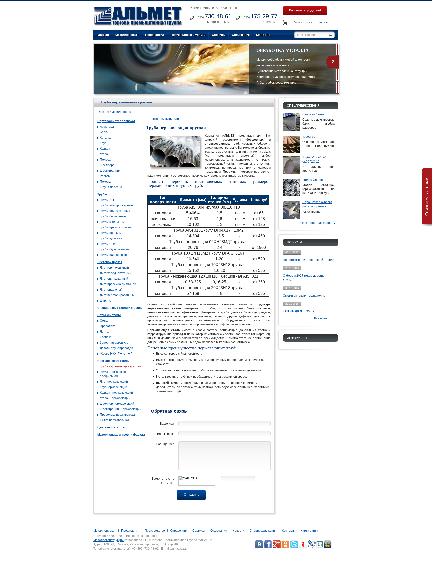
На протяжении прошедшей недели (308, 260)
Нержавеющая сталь (113, 361)
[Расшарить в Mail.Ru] (328, 547)
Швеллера (107, 165)
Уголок (104, 154)
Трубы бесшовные (113, 216)
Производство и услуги (188, 35)
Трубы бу (308, 136)
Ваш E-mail (165, 434)
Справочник (241, 35)
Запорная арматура (114, 342)
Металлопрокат (127, 35)
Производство (155, 530)
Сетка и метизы (109, 315)
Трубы (102, 194)
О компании (218, 530)
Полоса (105, 160)
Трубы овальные (112, 233)
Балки (104, 132)
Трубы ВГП (108, 200)
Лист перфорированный (117, 295)
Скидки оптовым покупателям (304, 296)
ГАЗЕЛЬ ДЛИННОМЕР (298, 311)
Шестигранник (110, 170)
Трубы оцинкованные (115, 211)
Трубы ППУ (108, 244)
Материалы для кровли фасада (121, 434)
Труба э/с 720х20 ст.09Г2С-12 (314, 160)
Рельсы (105, 176)
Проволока (108, 326)
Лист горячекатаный (114, 268)
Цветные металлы (111, 427)
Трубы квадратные (113, 222)
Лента (104, 332)
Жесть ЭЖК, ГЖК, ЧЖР (116, 354)
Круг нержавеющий (113, 387)
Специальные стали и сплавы (120, 308)
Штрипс (105, 300)
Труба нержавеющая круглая (120, 366)
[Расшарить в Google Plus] (277, 547)
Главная (103, 35)
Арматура (107, 126)
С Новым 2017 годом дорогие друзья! (304, 278)
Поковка (106, 182)
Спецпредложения (263, 530)
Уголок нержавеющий (115, 398)
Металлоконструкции (109, 540)
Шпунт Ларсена (111, 187)
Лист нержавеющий (114, 382)
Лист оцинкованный (114, 278)
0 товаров (321, 22)
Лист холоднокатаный (116, 273)
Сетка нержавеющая (115, 420)
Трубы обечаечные (113, 255)
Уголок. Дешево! (313, 180)
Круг (103, 143)
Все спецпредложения (316, 223)
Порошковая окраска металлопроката (317, 204)
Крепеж (105, 337)
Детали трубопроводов (116, 348)
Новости (238, 530)
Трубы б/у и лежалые (115, 249)
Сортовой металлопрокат (117, 121)
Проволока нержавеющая (118, 414)
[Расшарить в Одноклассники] (286, 547)
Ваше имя (167, 424)
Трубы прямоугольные (116, 227)
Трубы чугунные (111, 238)
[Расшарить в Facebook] (268, 547)
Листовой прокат (110, 262)
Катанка (106, 138)
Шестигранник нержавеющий (121, 409)
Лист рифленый (111, 290)
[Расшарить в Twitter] (294, 547)
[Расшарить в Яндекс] (303, 547)
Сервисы (219, 35)
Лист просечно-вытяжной (118, 284)
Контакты (263, 35)
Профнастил (154, 35)
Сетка (104, 320)
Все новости (323, 318)
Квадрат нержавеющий (116, 392)
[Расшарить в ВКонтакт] (259, 547)
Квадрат (106, 148)
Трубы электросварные (116, 205)
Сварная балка (313, 114)
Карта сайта (309, 530)
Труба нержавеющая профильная (115, 374)
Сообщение (165, 444)
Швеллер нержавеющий (117, 404)
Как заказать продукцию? (305, 10)
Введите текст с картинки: (163, 481)
